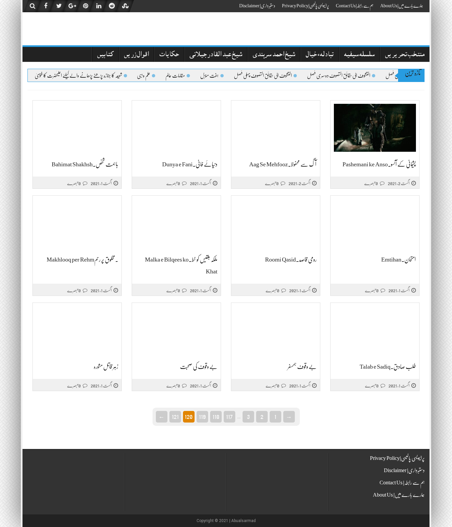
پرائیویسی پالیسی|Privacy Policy (305, 6)
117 (229, 416)
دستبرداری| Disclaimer (257, 6)
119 (202, 416)
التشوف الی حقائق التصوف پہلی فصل (268, 75)
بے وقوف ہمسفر (302, 366)
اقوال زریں (136, 55)
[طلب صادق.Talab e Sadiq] (375, 330)
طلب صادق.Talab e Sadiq (388, 366)
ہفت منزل (214, 75)
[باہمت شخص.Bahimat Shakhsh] (77, 128)
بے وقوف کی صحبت (198, 366)
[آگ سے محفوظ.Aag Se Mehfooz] (276, 128)
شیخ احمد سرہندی (274, 55)
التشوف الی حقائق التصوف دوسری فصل (344, 75)
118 (215, 416)
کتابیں (105, 55)
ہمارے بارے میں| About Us (401, 6)
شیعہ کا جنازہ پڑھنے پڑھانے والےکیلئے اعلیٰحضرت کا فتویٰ (83, 75)
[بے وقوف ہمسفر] (276, 330)
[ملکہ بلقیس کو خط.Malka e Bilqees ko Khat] (176, 223)
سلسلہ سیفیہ (359, 55)
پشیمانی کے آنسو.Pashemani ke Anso (379, 164)
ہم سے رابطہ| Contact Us (355, 6)
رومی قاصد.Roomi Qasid (291, 259)
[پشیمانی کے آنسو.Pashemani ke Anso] (375, 128)
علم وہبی (149, 75)
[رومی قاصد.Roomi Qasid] (276, 223)
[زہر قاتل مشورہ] (77, 330)
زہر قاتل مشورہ (106, 366)
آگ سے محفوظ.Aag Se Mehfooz (283, 164)
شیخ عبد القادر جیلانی (216, 55)
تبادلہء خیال (320, 55)
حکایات (169, 55)
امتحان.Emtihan (398, 259)
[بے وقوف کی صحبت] (176, 330)
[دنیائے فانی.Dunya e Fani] (176, 128)
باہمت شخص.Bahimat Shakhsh (85, 164)
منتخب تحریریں (405, 55)
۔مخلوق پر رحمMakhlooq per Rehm (82, 259)
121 (175, 416)
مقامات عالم (180, 75)
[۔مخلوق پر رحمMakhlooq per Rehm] (77, 223)
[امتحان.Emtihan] (375, 223)
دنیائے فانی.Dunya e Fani (189, 164)
